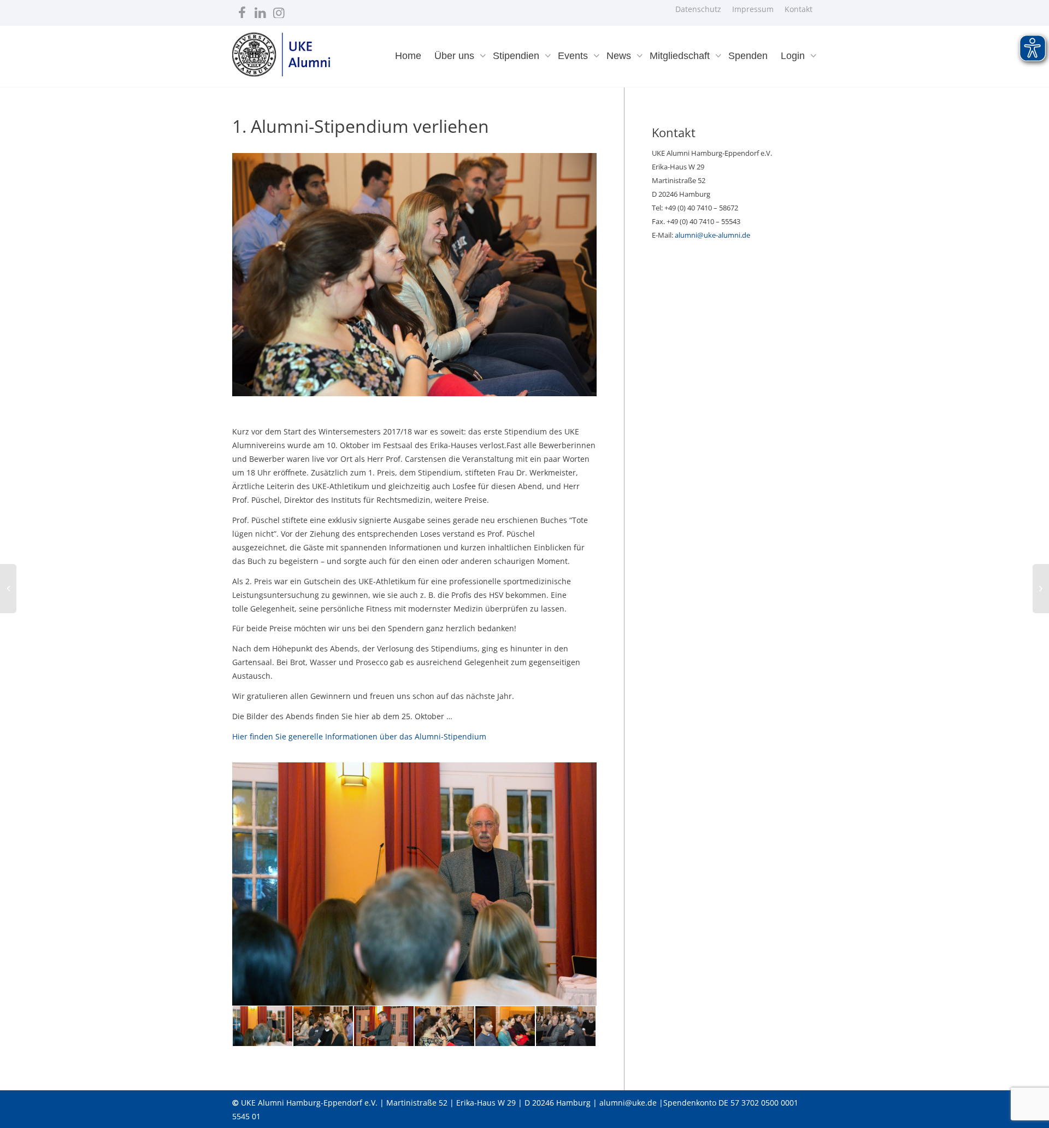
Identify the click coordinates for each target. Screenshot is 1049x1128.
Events (574, 55)
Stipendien (517, 55)
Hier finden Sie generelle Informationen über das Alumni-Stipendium (359, 736)
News (620, 55)
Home (408, 55)
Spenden (748, 55)
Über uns (455, 55)
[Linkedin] (260, 10)
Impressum (753, 9)
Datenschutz (698, 9)
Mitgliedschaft (681, 55)
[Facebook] (242, 10)
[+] (262, 1026)
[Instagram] (279, 10)
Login (794, 55)
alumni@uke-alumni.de (712, 235)
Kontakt (798, 9)
